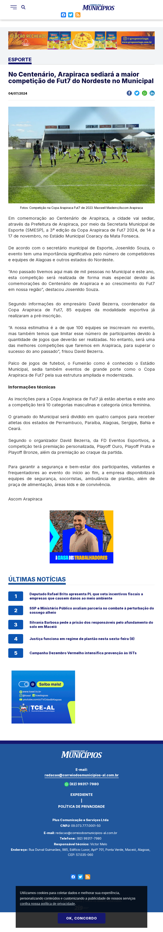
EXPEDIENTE (81, 794)
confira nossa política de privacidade (47, 903)
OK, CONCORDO (81, 918)
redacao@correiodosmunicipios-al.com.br (82, 775)
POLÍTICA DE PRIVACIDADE (81, 806)
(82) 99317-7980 (84, 784)
